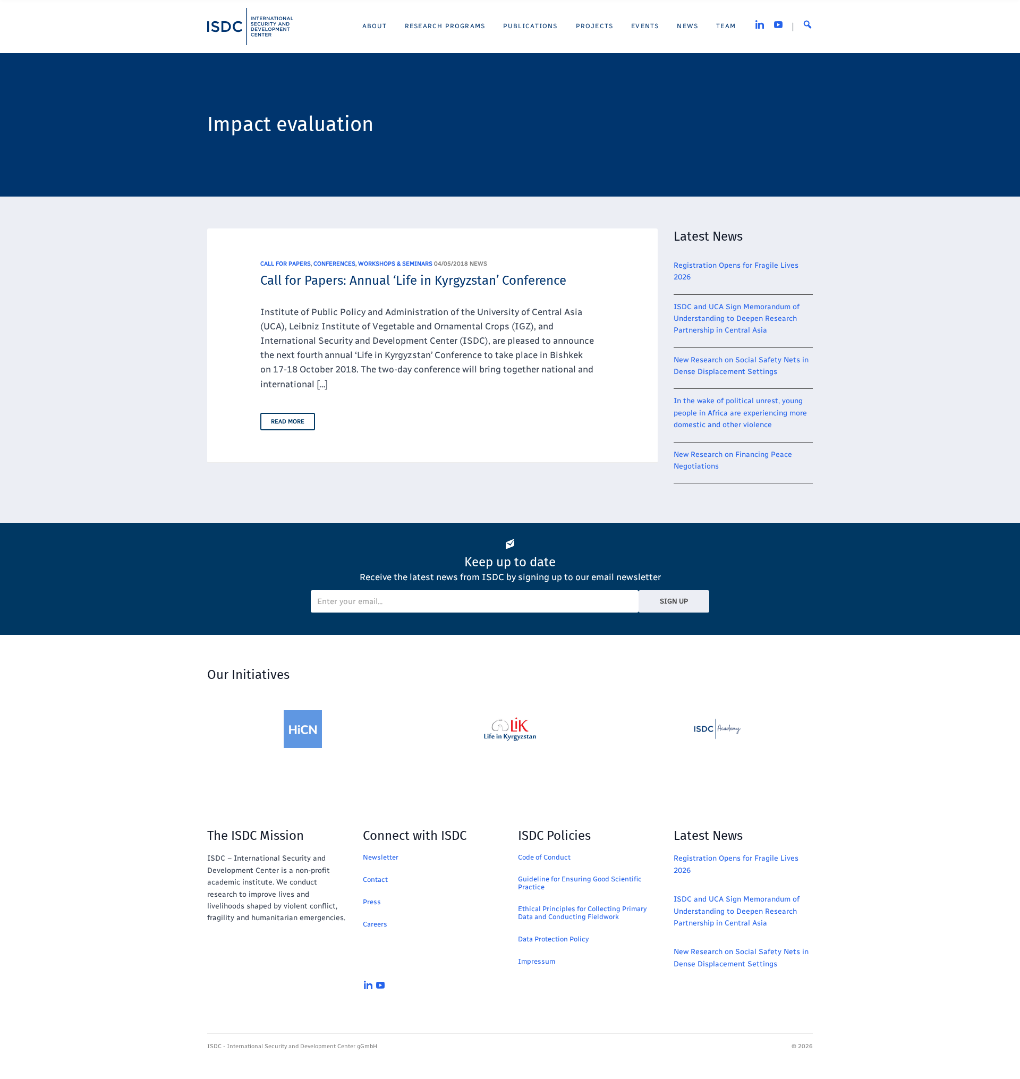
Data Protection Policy (553, 939)
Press (372, 902)
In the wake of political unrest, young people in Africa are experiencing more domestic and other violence (740, 412)
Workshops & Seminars (395, 263)
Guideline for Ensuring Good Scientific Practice (580, 883)
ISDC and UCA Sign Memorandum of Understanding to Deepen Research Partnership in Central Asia (737, 318)
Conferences (334, 263)
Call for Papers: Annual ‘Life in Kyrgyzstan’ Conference (413, 280)
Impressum (536, 961)
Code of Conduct (544, 857)
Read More (287, 421)
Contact (375, 879)
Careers (375, 924)
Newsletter (380, 857)
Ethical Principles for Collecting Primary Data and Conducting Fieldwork (582, 913)
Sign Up (674, 601)
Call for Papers (285, 263)
